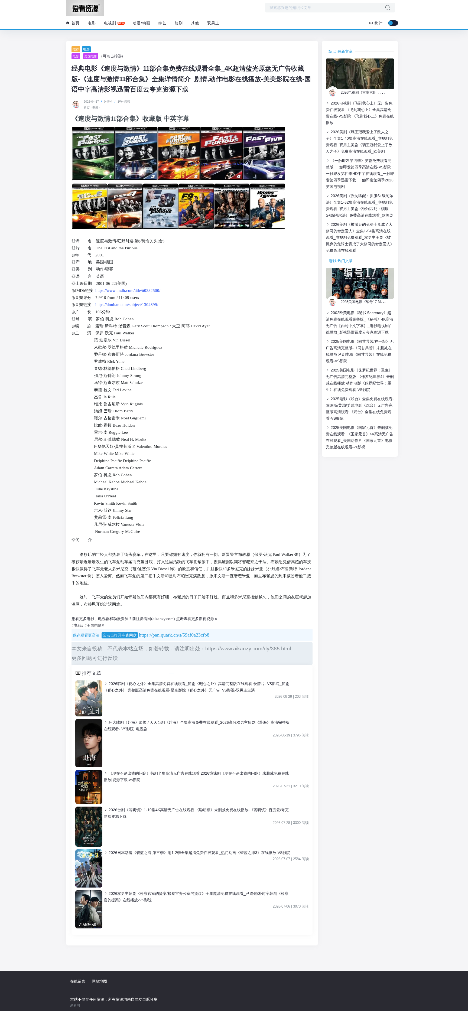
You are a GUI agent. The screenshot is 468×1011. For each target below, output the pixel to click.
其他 (195, 23)
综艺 (162, 23)
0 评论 (108, 101)
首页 (75, 23)
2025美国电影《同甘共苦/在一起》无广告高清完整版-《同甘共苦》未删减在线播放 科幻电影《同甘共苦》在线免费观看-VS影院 (360, 351)
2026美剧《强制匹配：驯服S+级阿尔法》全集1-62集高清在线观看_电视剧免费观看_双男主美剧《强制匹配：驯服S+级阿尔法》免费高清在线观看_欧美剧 (359, 205)
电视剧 (110, 23)
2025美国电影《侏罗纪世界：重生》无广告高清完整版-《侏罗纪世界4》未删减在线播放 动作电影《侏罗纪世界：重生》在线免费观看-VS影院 (360, 380)
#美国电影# (94, 625)
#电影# (77, 625)
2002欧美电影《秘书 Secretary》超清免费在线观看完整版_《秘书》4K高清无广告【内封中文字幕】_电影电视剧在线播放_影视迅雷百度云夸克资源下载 (359, 322)
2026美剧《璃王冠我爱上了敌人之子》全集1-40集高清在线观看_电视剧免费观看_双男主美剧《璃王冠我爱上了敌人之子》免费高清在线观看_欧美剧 (359, 142)
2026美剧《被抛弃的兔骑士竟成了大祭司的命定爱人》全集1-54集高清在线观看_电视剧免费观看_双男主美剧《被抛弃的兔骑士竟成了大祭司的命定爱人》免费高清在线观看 (360, 237)
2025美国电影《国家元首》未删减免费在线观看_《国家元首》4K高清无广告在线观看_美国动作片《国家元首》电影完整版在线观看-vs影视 (359, 437)
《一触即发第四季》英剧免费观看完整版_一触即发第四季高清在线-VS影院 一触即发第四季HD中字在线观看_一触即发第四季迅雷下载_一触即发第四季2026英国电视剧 (360, 173)
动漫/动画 (141, 23)
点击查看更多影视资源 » (196, 619)
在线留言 (77, 981)
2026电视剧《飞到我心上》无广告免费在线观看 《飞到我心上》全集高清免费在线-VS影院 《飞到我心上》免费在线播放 (360, 113)
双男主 (213, 23)
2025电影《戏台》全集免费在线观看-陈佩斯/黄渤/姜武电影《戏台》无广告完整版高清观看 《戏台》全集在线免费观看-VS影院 (360, 408)
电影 (92, 23)
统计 (378, 23)
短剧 (179, 23)
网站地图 (99, 981)
